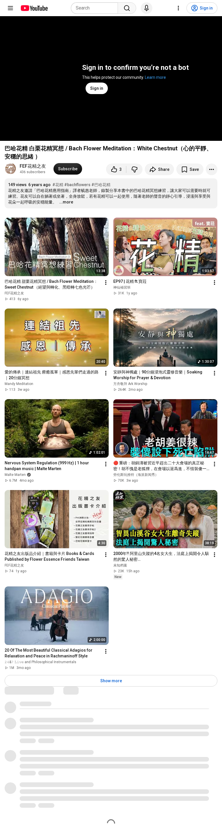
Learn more (155, 77)
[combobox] (96, 8)
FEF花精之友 (33, 166)
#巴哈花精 (100, 184)
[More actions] (211, 169)
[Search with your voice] (146, 8)
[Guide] (10, 8)
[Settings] (178, 8)
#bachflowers (77, 184)
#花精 (57, 184)
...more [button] (66, 202)
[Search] (127, 8)
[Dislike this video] (134, 169)
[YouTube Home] (34, 8)
